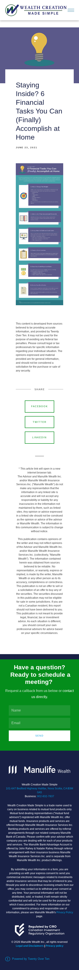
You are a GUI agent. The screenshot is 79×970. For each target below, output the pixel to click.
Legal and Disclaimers (30, 945)
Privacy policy (54, 945)
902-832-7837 (45, 796)
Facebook (39, 406)
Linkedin (39, 437)
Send (39, 735)
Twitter (40, 422)
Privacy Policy (64, 912)
